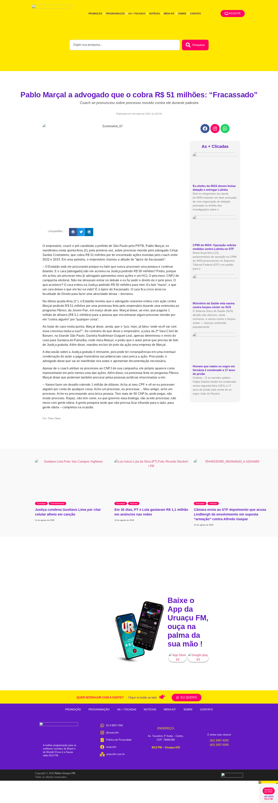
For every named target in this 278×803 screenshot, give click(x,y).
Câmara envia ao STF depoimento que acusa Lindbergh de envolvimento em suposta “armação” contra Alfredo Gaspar (230, 514)
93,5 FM (268, 799)
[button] (73, 232)
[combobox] (124, 45)
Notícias (154, 13)
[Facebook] (205, 128)
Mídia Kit (169, 13)
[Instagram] (215, 128)
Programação (115, 13)
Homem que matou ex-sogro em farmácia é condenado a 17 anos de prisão (214, 370)
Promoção (95, 13)
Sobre (182, 13)
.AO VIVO (268, 796)
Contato (195, 13)
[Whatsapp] (225, 128)
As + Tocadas (136, 13)
